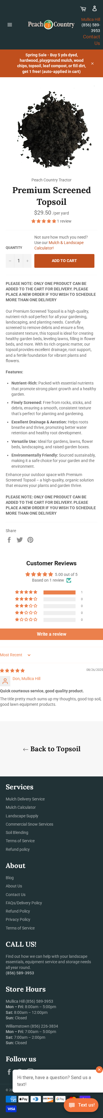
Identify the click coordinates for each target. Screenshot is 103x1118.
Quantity (14, 248)
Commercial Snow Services (29, 824)
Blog (10, 877)
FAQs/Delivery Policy (24, 903)
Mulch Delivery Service (25, 799)
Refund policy (18, 849)
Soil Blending (17, 832)
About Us (14, 886)
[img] (12, 670)
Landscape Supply (22, 816)
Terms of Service (20, 840)
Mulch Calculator (21, 807)
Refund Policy (18, 911)
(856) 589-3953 (39, 1001)
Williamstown (17, 1026)
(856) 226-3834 (44, 1026)
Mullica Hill (90, 19)
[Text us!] (81, 1106)
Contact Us (15, 894)
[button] (44, 221)
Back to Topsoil (54, 748)
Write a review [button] (51, 634)
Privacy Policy (18, 919)
